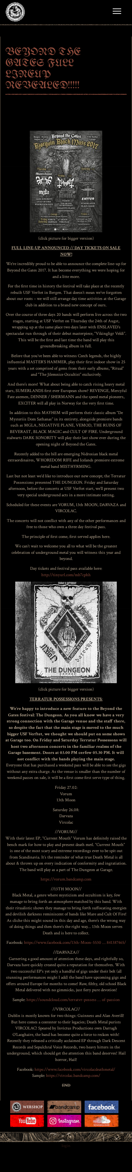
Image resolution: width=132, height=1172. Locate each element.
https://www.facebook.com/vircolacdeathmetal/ (75, 1069)
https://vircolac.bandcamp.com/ (73, 1076)
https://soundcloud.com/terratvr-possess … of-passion (73, 1000)
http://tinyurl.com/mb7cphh (66, 575)
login (66, 1146)
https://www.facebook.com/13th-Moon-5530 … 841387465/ (75, 943)
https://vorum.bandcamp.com (66, 879)
